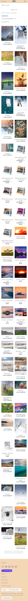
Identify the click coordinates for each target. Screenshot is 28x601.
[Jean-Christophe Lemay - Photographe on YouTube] (6, 566)
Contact (4, 577)
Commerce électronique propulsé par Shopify (12, 595)
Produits (8, 12)
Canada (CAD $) (14, 589)
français (4, 589)
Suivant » (20, 552)
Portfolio (4, 580)
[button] (19, 47)
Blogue (3, 574)
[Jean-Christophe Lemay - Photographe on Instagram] (9, 566)
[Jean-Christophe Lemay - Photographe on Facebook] (2, 566)
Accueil (3, 12)
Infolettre (4, 583)
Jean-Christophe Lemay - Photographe (14, 593)
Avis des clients (6, 585)
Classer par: (4, 15)
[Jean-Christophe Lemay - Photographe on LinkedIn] (12, 566)
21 (15, 552)
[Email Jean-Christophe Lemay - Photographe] (16, 566)
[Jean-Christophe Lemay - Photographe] (14, 1)
